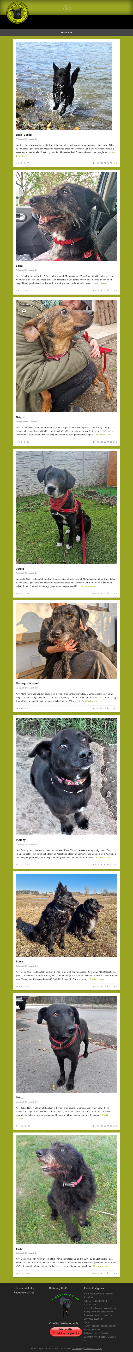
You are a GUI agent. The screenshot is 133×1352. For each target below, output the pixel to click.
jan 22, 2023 (23, 864)
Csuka (20, 568)
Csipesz (21, 417)
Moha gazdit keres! (27, 683)
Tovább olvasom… (102, 283)
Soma (19, 961)
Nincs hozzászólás (104, 163)
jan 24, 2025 (23, 593)
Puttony (21, 840)
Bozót (19, 1248)
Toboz (20, 1097)
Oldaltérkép (77, 1348)
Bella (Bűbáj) (24, 134)
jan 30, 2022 (23, 1273)
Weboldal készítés (93, 1348)
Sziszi (19, 265)
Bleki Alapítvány (31, 139)
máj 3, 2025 (22, 163)
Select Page (66, 32)
